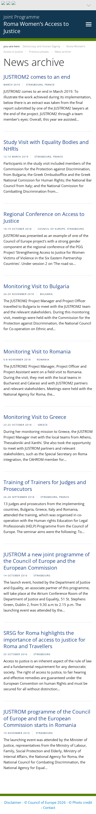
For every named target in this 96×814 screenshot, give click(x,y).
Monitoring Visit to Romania (37, 351)
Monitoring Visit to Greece (34, 416)
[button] (48, 5)
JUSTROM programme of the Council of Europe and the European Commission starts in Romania (46, 718)
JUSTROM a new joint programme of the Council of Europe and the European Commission (46, 561)
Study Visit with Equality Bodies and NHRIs (46, 145)
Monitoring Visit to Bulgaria (36, 286)
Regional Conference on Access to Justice (43, 217)
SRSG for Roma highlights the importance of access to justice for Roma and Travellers (44, 639)
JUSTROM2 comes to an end (36, 76)
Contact (49, 807)
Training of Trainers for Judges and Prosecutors (44, 485)
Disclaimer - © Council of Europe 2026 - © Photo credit (48, 802)
